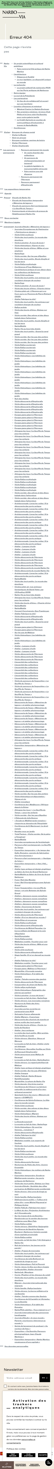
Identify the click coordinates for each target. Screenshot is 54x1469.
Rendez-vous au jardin (25, 831)
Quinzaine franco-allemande (27, 1014)
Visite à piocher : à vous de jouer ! (29, 995)
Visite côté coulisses (24, 950)
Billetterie (7, 1467)
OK (43, 1378)
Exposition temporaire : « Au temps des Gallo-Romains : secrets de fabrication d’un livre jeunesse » (32, 853)
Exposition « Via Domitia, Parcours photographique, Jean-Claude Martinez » (30, 1334)
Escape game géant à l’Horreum (29, 415)
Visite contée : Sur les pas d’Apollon (30, 256)
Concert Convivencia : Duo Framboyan (32, 611)
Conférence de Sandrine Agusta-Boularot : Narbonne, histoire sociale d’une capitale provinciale (31, 1232)
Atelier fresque (21, 1073)
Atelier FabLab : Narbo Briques (28, 1076)
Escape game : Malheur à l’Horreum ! (31, 969)
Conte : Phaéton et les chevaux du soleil (32, 1275)
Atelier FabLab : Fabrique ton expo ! (30, 1208)
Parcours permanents (34, 1465)
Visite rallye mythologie (25, 987)
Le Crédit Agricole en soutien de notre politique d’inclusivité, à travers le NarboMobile (31, 122)
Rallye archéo (21, 307)
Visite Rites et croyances (26, 920)
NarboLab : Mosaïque (24, 1272)
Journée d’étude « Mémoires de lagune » (32, 227)
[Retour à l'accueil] (27, 14)
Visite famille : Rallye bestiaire (28, 1197)
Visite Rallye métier (23, 1224)
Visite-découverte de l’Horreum (29, 557)
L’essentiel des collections (26, 662)
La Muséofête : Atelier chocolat (28, 1269)
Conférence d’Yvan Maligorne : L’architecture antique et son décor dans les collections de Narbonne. (33, 269)
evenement (7, 227)
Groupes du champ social (23, 132)
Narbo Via (6, 64)
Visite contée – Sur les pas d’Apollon (31, 815)
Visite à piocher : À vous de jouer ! (30, 243)
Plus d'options (28, 1455)
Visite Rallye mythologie (25, 264)
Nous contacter (11, 218)
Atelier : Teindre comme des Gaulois (31, 1296)
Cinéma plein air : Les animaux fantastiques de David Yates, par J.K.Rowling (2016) (29, 589)
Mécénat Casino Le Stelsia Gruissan (33, 109)
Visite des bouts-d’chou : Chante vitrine (32, 288)
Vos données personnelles (16, 1346)
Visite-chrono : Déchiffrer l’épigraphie (31, 1227)
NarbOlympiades (22, 936)
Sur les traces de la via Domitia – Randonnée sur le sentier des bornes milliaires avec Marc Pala (31, 1218)
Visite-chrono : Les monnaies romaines (32, 1001)
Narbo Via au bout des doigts (27, 329)
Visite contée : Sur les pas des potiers (31, 337)
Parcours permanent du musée (35, 150)
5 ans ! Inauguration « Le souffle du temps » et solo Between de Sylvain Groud (30, 890)
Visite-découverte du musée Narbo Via (32, 568)
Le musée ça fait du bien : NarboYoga (31, 998)
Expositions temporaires (20, 1465)
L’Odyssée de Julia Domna (26, 818)
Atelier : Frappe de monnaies (27, 1251)
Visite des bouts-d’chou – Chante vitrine (33, 603)
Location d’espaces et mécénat (28, 106)
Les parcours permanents (9, 151)
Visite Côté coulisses (24, 235)
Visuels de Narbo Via (21, 198)
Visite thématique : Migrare (27, 1114)
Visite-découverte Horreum (27, 1162)
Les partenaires (21, 98)
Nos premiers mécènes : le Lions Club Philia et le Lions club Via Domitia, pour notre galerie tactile (33, 114)
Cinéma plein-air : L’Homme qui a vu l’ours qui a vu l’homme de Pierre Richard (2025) (33, 294)
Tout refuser (12, 1455)
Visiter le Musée (19, 135)
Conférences (20, 128)
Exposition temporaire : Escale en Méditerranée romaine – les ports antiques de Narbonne (30, 1178)
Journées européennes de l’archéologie (32, 842)
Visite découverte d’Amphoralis (29, 401)
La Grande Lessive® (23, 1122)
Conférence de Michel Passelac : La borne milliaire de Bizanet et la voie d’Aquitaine (30, 931)
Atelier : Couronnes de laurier (28, 907)
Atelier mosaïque (22, 802)
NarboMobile (20, 326)
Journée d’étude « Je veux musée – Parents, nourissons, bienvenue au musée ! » (30, 1320)
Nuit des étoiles (22, 399)
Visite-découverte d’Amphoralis (29, 1133)
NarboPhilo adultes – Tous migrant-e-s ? (32, 1310)
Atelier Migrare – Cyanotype (27, 1017)
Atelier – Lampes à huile (25, 546)
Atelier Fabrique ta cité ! (25, 299)
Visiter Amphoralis (20, 146)
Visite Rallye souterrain (25, 345)
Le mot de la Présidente (24, 96)
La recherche (19, 85)
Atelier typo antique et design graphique (33, 1068)
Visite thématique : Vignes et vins (29, 246)
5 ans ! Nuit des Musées (25, 880)
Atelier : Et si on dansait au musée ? (30, 917)
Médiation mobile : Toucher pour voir (31, 942)
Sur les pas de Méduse (24, 633)
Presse (6, 198)
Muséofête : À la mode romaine (28, 971)
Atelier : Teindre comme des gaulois (30, 979)
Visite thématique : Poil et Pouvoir (30, 1264)
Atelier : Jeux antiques (24, 1030)
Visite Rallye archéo (23, 939)
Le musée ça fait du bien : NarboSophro (32, 1060)
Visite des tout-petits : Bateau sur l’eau (32, 1184)
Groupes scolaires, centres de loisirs (28, 140)
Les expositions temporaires (17, 189)
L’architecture (20, 74)
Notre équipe (19, 93)
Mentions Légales (12, 222)
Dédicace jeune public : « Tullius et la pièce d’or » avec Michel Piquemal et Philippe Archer (31, 1202)
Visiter (6, 132)
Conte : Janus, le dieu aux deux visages (32, 1267)
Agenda (7, 193)
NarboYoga (19, 254)
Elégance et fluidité (25, 77)
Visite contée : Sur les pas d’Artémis (31, 1071)
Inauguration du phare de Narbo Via (30, 985)
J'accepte (43, 1455)
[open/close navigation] (49, 1462)
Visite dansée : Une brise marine (29, 1084)
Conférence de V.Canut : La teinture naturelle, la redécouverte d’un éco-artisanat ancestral (31, 1089)
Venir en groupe (19, 138)
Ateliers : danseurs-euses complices (31, 896)
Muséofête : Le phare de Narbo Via (30, 1081)
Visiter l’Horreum (19, 143)
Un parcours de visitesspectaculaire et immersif (34, 160)
